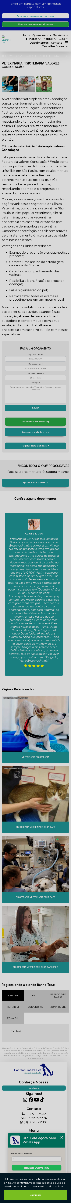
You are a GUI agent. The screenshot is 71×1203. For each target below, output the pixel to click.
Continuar (35, 1195)
